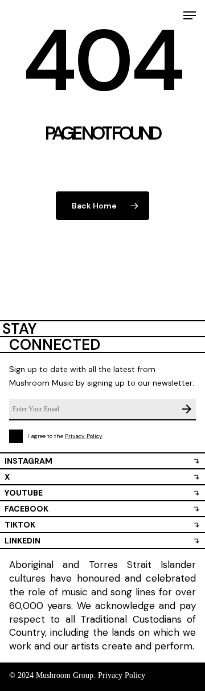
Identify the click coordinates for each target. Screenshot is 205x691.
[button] (189, 15)
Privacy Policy (83, 436)
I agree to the (64, 436)
